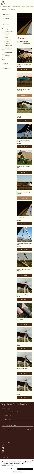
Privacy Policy (9, 465)
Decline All (9, 469)
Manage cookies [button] (17, 472)
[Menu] (29, 2)
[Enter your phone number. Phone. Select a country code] (4, 425)
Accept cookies (25, 469)
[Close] (32, 461)
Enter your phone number (7, 422)
